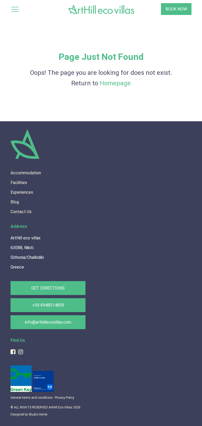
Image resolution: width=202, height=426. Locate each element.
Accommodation (26, 172)
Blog (15, 201)
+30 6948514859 (48, 305)
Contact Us (21, 211)
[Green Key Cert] (22, 390)
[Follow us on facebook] (13, 352)
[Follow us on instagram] (20, 352)
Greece (17, 267)
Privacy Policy (64, 397)
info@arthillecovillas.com (48, 322)
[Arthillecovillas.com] (25, 157)
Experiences (22, 192)
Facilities (19, 182)
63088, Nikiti (22, 247)
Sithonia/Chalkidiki (27, 257)
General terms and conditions (32, 397)
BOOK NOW (176, 9)
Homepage (115, 83)
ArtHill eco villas (26, 237)
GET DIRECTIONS (48, 288)
